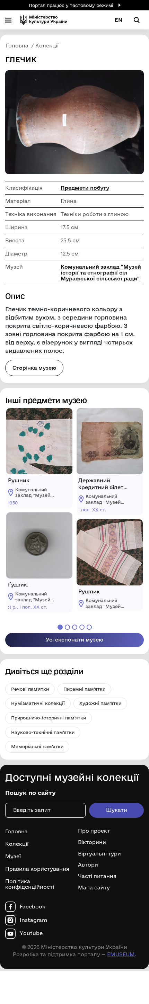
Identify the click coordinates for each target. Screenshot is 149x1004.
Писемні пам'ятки (84, 689)
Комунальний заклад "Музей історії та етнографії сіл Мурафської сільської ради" (101, 272)
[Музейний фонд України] (44, 20)
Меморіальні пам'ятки (37, 746)
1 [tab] (60, 627)
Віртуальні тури (99, 854)
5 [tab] (89, 627)
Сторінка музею (34, 368)
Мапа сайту (94, 887)
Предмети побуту (85, 188)
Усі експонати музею (74, 640)
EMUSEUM (121, 954)
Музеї (13, 856)
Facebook (32, 906)
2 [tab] (67, 627)
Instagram (33, 920)
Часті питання (97, 876)
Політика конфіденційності (29, 884)
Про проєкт (94, 831)
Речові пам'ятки (30, 689)
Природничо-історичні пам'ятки (48, 717)
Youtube (31, 933)
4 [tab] (82, 627)
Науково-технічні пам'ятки (42, 732)
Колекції (16, 844)
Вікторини (92, 842)
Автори (88, 865)
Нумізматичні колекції (38, 703)
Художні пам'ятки (100, 703)
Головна (16, 831)
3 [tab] (74, 627)
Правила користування (37, 869)
